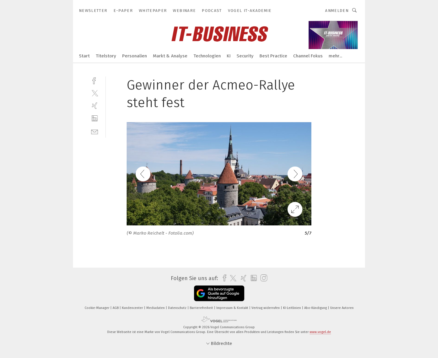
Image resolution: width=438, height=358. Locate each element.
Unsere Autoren (342, 308)
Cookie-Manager (97, 308)
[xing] (94, 105)
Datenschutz (177, 308)
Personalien (134, 56)
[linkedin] (94, 118)
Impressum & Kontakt (232, 308)
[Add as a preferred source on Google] (219, 293)
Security (245, 56)
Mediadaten (156, 308)
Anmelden (337, 10)
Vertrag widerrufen (266, 308)
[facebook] (94, 80)
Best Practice (273, 56)
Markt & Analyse (170, 56)
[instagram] (262, 278)
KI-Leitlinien (292, 308)
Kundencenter (133, 308)
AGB (116, 308)
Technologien (207, 56)
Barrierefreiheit (202, 308)
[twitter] (94, 93)
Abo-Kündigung (316, 308)
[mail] (94, 131)
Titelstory (106, 56)
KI (229, 56)
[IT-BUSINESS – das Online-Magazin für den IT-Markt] (84, 55)
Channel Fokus (308, 56)
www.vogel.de (320, 332)
